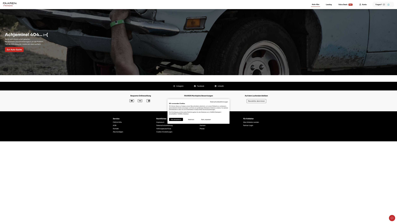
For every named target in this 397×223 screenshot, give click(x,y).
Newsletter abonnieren (256, 101)
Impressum (160, 122)
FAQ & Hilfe (117, 122)
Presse (202, 129)
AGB (114, 125)
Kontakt (116, 129)
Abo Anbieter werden (251, 122)
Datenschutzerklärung (164, 125)
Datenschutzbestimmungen (219, 102)
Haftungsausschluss (163, 129)
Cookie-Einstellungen (164, 132)
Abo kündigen (118, 132)
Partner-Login (248, 125)
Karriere (202, 125)
